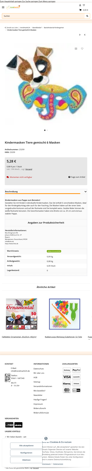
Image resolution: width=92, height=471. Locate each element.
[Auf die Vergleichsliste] (76, 48)
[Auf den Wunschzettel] (82, 48)
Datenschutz (58, 464)
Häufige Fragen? (40, 399)
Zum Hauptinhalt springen (11, 1)
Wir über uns (39, 373)
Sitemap (37, 382)
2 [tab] (47, 130)
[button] (80, 5)
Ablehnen (26, 460)
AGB (35, 377)
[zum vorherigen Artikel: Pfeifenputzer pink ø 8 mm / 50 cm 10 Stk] (84, 34)
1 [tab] (45, 130)
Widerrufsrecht (40, 408)
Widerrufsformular (41, 412)
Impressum (46, 464)
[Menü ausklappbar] (3, 6)
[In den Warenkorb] (7, 41)
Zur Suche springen (30, 1)
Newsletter (38, 395)
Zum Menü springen (47, 1)
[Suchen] (87, 16)
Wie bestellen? (39, 390)
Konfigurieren (26, 453)
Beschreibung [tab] (11, 191)
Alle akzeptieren (26, 445)
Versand (28, 169)
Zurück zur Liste (12, 27)
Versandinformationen (43, 386)
